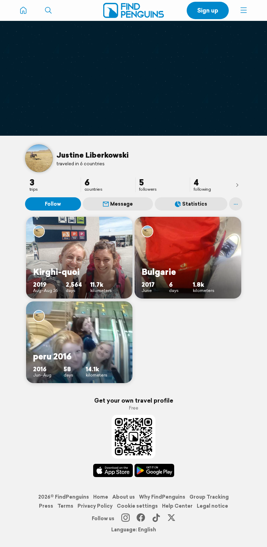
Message (121, 203)
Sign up (207, 10)
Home (100, 496)
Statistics (194, 203)
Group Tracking (209, 496)
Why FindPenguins (162, 496)
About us (123, 496)
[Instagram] (125, 518)
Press (46, 505)
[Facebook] (141, 518)
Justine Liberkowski (92, 155)
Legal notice (212, 505)
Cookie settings (137, 505)
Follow (53, 203)
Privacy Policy (95, 505)
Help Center (177, 505)
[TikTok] (156, 518)
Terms (65, 505)
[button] (243, 10)
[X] (171, 518)
